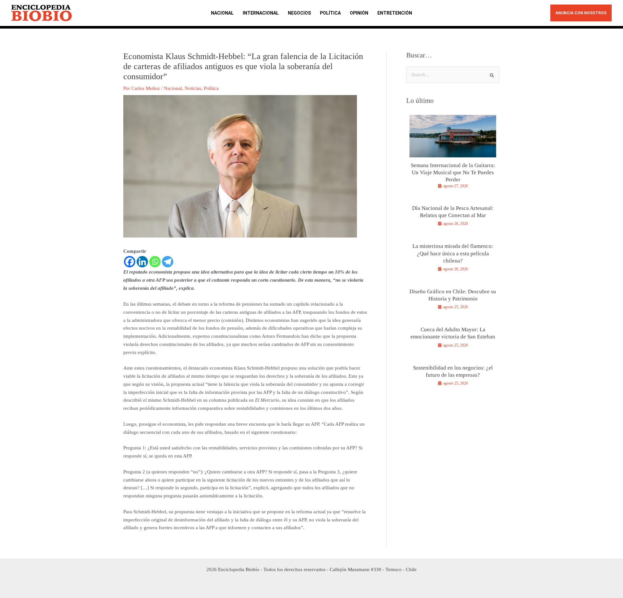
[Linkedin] (142, 261)
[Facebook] (129, 261)
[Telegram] (167, 261)
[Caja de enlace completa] (452, 154)
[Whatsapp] (155, 261)
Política (211, 88)
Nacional (173, 88)
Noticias (193, 88)
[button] (581, 13)
